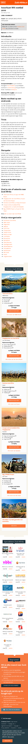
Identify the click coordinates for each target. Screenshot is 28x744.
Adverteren (3, 724)
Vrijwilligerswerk (8, 244)
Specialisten (7, 240)
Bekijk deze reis (14, 311)
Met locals (6, 252)
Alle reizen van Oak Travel (14, 495)
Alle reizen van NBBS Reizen (14, 314)
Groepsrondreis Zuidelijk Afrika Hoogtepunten (11, 429)
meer (4, 557)
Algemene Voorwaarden (6, 726)
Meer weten (11, 736)
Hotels (5, 254)
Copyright (16, 726)
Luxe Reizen (7, 236)
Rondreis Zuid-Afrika (8, 383)
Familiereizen (7, 250)
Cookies (19, 728)
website (10, 556)
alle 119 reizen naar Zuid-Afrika (13, 214)
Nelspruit (14, 89)
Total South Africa (7, 293)
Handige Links (11, 724)
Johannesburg (11, 88)
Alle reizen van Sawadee (14, 450)
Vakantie (6, 226)
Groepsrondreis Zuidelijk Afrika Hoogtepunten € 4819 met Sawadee (14, 206)
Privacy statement (5, 728)
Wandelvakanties (8, 246)
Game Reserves (8, 242)
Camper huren (7, 232)
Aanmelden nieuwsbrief (11, 685)
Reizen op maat (8, 234)
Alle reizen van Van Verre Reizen (14, 359)
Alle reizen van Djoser (14, 404)
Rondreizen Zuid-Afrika (10, 220)
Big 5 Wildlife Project (8, 474)
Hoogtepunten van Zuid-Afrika (10, 338)
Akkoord (7, 741)
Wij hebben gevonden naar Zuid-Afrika (12, 520)
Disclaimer (13, 728)
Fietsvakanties (7, 248)
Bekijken (14, 526)
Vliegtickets (7, 224)
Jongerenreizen (8, 256)
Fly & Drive (6, 228)
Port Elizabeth (11, 85)
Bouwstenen (7, 238)
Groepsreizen (7, 230)
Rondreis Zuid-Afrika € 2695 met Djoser (15, 203)
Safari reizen (7, 222)
